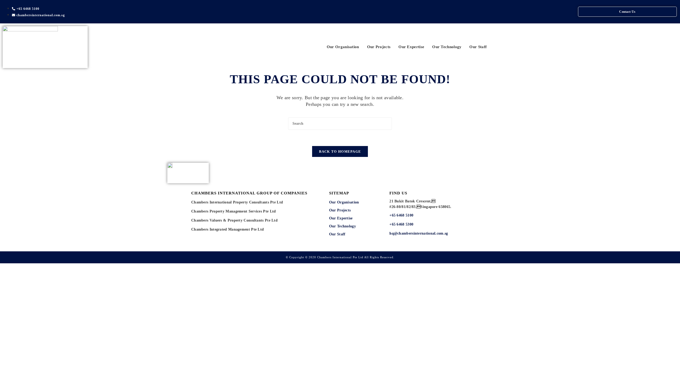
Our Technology (446, 47)
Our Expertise (411, 47)
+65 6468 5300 (401, 224)
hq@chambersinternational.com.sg (418, 233)
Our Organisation (343, 47)
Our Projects (379, 47)
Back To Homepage (340, 151)
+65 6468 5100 (401, 215)
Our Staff (478, 47)
